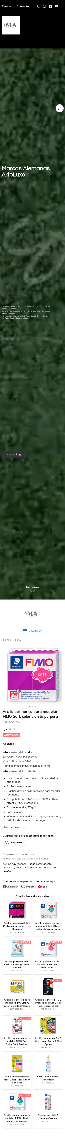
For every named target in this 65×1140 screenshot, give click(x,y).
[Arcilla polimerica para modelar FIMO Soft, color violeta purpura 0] (32, 674)
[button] (15, 842)
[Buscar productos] (60, 108)
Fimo (18, 639)
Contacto (23, 6)
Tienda (7, 639)
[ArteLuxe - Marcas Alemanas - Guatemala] (32, 614)
